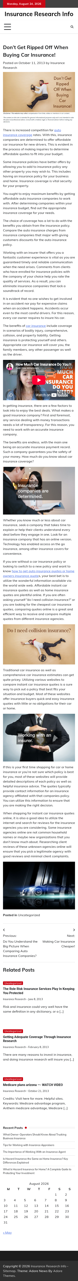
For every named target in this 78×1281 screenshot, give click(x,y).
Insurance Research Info (39, 14)
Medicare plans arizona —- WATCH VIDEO (33, 1085)
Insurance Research (14, 999)
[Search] (72, 27)
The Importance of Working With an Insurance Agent (34, 1151)
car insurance (36, 326)
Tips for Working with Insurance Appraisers (28, 1145)
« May (7, 1232)
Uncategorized (29, 915)
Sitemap (9, 1271)
